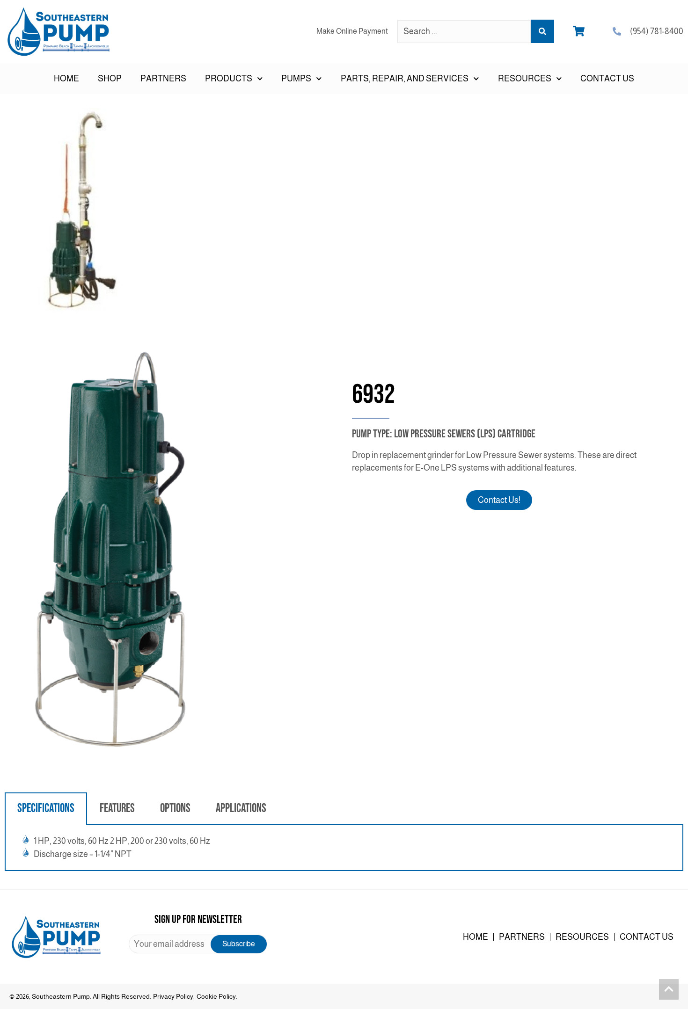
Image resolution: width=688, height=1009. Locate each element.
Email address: (198, 944)
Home (66, 78)
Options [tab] (175, 808)
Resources (582, 937)
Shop (110, 78)
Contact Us (607, 78)
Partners (163, 78)
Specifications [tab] (45, 808)
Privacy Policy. (174, 996)
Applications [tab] (241, 808)
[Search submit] (542, 31)
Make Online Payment (352, 31)
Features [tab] (117, 808)
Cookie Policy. (217, 996)
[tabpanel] (344, 848)
